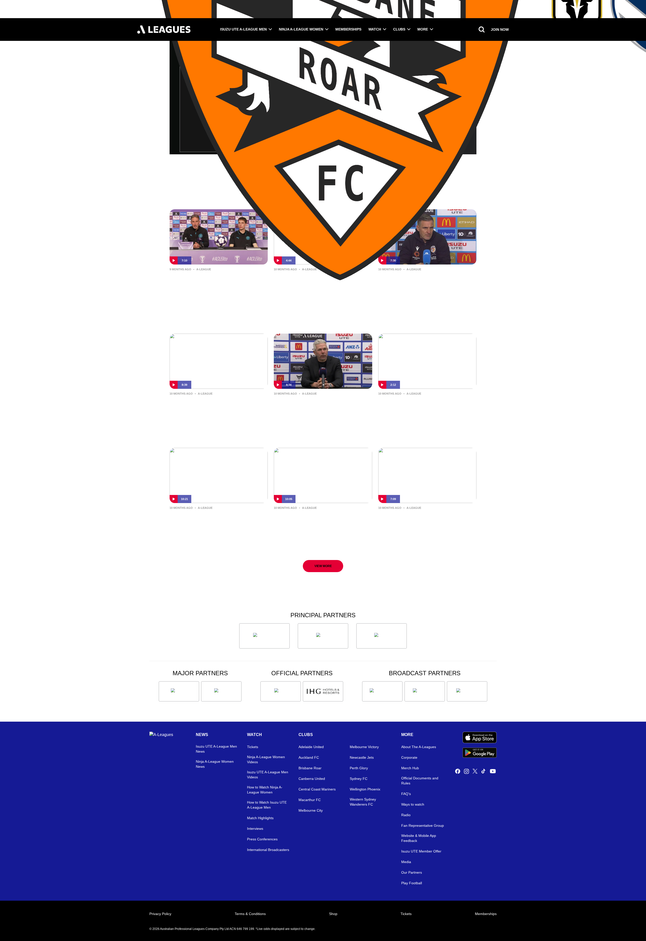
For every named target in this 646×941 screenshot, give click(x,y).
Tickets (252, 747)
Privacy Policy (160, 914)
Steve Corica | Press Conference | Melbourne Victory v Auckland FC (425, 519)
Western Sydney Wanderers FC (363, 801)
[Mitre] (281, 691)
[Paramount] (425, 691)
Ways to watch (412, 804)
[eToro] (221, 691)
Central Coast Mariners (317, 789)
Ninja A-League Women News (215, 764)
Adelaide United (311, 747)
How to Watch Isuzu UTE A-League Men (267, 804)
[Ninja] (323, 636)
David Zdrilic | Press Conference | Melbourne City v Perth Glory (425, 281)
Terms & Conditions (250, 914)
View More (323, 566)
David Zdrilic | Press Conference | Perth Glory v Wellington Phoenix (321, 519)
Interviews (255, 829)
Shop (333, 914)
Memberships (348, 29)
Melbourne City (311, 810)
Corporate (409, 757)
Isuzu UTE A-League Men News (216, 748)
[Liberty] (179, 691)
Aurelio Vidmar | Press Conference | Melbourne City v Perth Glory (218, 405)
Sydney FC (358, 779)
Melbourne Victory (364, 747)
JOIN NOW (500, 29)
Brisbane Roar (310, 768)
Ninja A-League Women (301, 29)
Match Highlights (260, 818)
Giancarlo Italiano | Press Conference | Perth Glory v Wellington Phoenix (207, 523)
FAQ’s (406, 794)
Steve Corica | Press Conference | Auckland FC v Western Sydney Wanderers (321, 409)
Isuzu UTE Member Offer (421, 851)
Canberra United (312, 779)
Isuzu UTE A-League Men (243, 29)
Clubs (399, 29)
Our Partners (411, 872)
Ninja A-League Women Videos (266, 759)
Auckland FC (309, 757)
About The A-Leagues (418, 747)
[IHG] (323, 691)
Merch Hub (410, 768)
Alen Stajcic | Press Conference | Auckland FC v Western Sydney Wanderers (424, 409)
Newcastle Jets (362, 757)
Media (406, 862)
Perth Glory (359, 768)
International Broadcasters (268, 850)
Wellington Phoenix (365, 789)
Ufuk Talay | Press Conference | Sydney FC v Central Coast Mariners (318, 285)
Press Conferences (262, 839)
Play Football (411, 883)
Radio (406, 815)
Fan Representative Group (422, 826)
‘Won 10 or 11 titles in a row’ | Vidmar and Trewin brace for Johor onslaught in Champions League (214, 285)
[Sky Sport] (467, 691)
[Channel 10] (382, 691)
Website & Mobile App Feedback (418, 838)
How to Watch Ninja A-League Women (264, 789)
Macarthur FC (310, 800)
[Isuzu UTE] (264, 636)
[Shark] (382, 636)
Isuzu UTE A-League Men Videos (267, 774)
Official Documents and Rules (419, 780)
